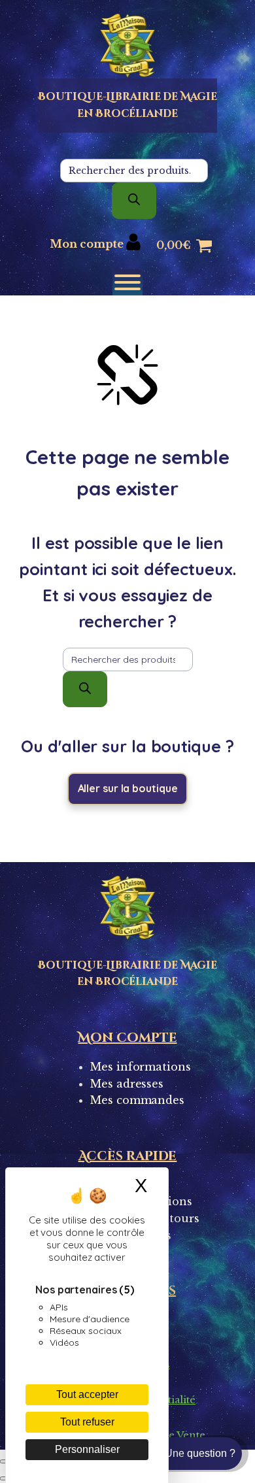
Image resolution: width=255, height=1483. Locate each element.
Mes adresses (126, 1083)
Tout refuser (87, 1421)
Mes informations (140, 1066)
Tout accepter (87, 1394)
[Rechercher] (134, 200)
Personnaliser (87, 1449)
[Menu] (127, 282)
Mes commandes (137, 1100)
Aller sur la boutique (128, 788)
